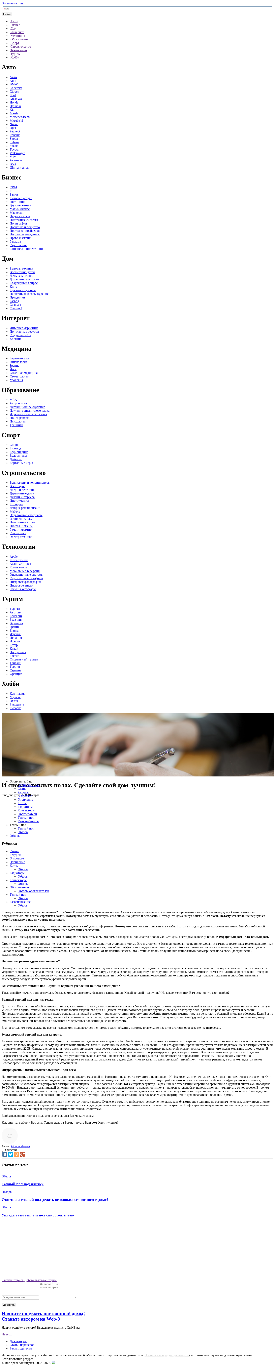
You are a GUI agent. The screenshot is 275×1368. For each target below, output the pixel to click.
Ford (13, 95)
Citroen (14, 91)
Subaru (14, 142)
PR (12, 191)
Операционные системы (26, 574)
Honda (14, 102)
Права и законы (20, 238)
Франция (16, 674)
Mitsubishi (16, 120)
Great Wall (16, 98)
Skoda (14, 138)
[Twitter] (10, 1154)
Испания (16, 637)
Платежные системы (24, 220)
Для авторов (18, 1341)
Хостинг (15, 338)
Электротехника (21, 536)
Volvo (13, 156)
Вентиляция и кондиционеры (30, 482)
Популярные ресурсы (24, 331)
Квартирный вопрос (24, 283)
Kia (12, 109)
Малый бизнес (20, 209)
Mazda (14, 113)
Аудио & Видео (20, 563)
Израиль (15, 634)
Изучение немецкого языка (28, 414)
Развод (14, 301)
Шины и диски (20, 167)
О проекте (25, 796)
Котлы (22, 803)
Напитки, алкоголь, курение (29, 293)
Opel (13, 127)
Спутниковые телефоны (26, 578)
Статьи (22, 788)
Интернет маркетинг (24, 328)
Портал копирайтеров (25, 230)
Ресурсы (23, 792)
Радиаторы (25, 806)
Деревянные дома (22, 493)
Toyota (14, 149)
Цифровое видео (21, 585)
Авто (13, 77)
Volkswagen (17, 153)
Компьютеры (19, 567)
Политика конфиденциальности (167, 1355)
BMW (14, 84)
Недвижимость (20, 216)
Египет (15, 630)
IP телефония (19, 560)
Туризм (15, 608)
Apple (14, 556)
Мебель (15, 511)
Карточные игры (21, 463)
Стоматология (19, 376)
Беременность (19, 358)
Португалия (18, 652)
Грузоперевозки (20, 205)
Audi (13, 80)
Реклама (15, 241)
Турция (15, 666)
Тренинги (16, 425)
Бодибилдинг (19, 452)
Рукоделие (17, 704)
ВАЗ (13, 164)
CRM (13, 187)
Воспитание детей (22, 272)
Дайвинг (16, 459)
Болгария (16, 616)
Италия (15, 641)
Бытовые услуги (21, 198)
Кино (13, 286)
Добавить (9, 1304)
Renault (15, 135)
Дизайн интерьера (22, 497)
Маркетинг (17, 212)
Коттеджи (16, 504)
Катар (14, 645)
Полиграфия (18, 223)
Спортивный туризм (24, 659)
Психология (18, 421)
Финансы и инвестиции (26, 248)
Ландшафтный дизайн (25, 508)
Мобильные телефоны (25, 571)
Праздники (17, 297)
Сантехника (18, 533)
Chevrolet (16, 88)
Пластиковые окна (22, 522)
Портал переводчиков (25, 234)
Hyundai (15, 106)
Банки (14, 194)
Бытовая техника (21, 268)
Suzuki (14, 146)
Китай (14, 648)
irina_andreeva (20, 1146)
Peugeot (15, 131)
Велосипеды (18, 455)
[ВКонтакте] (4, 1154)
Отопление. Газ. (13, 3)
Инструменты (19, 500)
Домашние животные (24, 279)
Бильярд (15, 448)
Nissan (14, 124)
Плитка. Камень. (21, 526)
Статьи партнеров (22, 1344)
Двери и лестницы (22, 489)
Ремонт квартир (21, 529)
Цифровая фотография (25, 582)
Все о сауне (17, 486)
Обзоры (23, 832)
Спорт (14, 444)
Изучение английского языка (30, 410)
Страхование (18, 245)
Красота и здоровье (23, 290)
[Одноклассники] (16, 1154)
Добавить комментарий (40, 1280)
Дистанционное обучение (27, 407)
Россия (14, 655)
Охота (14, 700)
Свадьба (15, 304)
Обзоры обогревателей (33, 891)
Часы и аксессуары (23, 589)
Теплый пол (26, 817)
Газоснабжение (28, 821)
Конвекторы (26, 810)
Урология (16, 380)
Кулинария (17, 693)
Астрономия (18, 403)
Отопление (25, 799)
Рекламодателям (21, 1348)
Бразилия (16, 619)
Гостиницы (17, 201)
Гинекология (18, 362)
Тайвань (15, 663)
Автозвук (16, 160)
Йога (13, 369)
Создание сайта (20, 335)
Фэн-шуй (16, 308)
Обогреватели (27, 814)
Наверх (7, 1334)
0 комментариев (13, 1280)
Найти (6, 14)
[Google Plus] (22, 1154)
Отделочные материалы (26, 515)
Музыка (15, 697)
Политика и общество (25, 227)
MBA (13, 399)
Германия (16, 623)
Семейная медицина (24, 372)
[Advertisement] (137, 1249)
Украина (15, 670)
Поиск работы (19, 417)
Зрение (14, 365)
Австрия (15, 612)
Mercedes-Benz (20, 117)
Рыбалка (15, 708)
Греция (14, 627)
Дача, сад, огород (21, 275)
